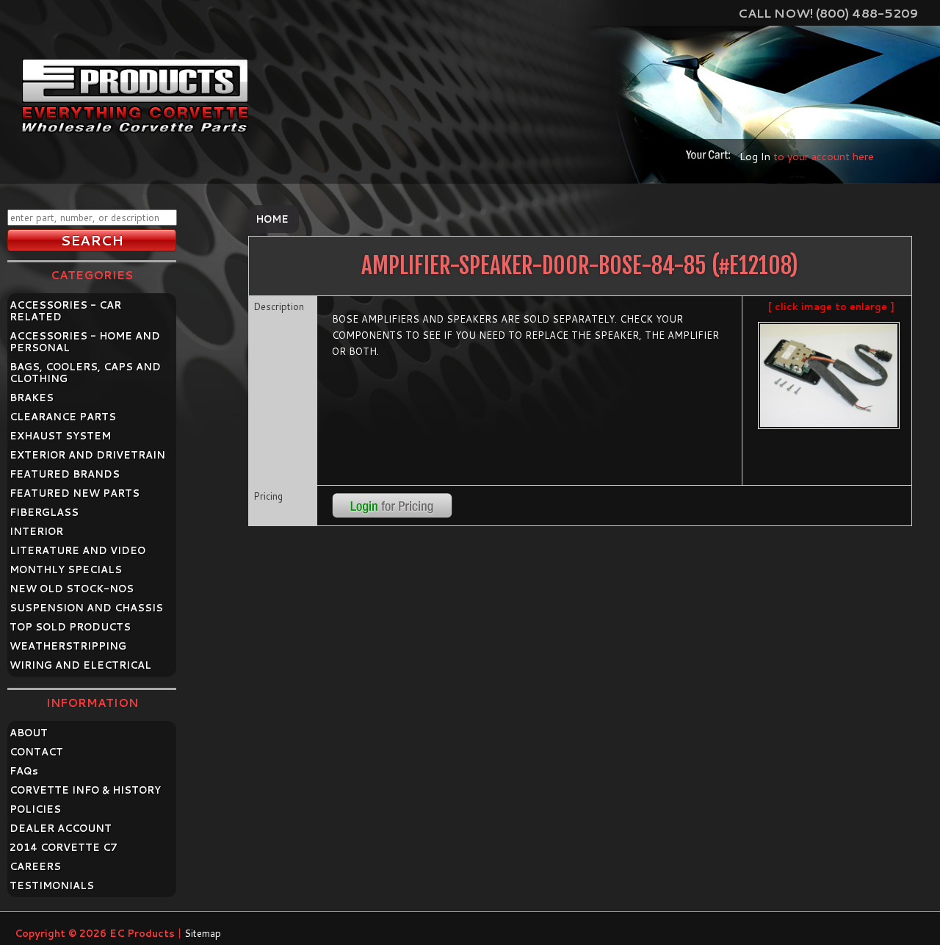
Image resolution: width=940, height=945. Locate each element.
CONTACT (36, 751)
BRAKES (32, 397)
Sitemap (202, 933)
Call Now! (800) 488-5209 (828, 12)
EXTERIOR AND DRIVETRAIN (87, 454)
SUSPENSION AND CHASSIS (86, 607)
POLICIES (35, 809)
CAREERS (35, 866)
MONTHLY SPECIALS (66, 569)
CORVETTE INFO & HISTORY (85, 790)
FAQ (24, 770)
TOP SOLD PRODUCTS (70, 626)
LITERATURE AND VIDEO (77, 550)
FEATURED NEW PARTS (75, 493)
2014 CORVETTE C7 (64, 847)
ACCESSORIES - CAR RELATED (65, 310)
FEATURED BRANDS (65, 474)
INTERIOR (36, 531)
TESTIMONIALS (52, 885)
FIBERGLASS (44, 512)
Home (272, 219)
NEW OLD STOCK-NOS (72, 588)
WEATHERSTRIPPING (68, 646)
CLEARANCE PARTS (63, 416)
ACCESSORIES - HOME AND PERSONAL (85, 341)
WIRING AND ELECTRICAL (80, 665)
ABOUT (29, 732)
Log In (755, 156)
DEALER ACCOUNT (61, 828)
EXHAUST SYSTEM (60, 435)
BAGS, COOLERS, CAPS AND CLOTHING (85, 372)
